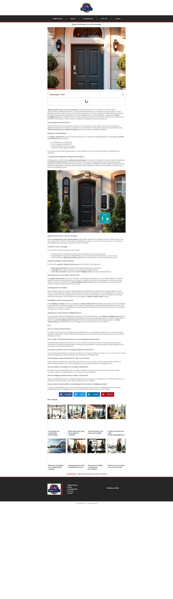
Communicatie (88, 18)
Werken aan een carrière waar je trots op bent (116, 466)
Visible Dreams (57, 18)
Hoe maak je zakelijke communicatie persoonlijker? (95, 467)
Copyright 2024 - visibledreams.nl (86, 503)
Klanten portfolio (113, 488)
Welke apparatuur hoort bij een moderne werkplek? (76, 433)
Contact (118, 18)
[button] (122, 94)
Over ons (104, 18)
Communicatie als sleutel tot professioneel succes (76, 466)
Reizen (73, 18)
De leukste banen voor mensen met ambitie (95, 432)
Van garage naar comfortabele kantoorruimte (53, 433)
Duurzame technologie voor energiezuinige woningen (55, 467)
